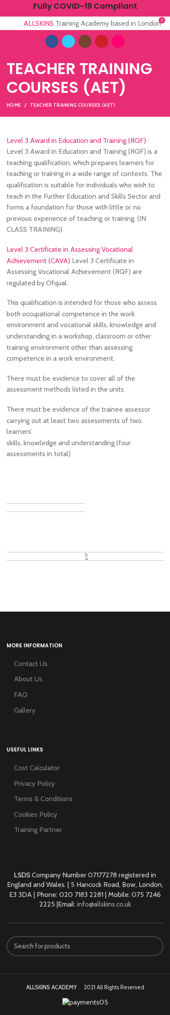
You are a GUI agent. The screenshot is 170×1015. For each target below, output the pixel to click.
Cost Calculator (37, 768)
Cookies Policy (35, 814)
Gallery (24, 710)
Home (14, 105)
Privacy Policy (34, 783)
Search (152, 946)
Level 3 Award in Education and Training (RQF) (76, 140)
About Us (28, 679)
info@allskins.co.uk (104, 904)
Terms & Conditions (43, 799)
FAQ (20, 694)
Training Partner (38, 830)
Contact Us (31, 664)
